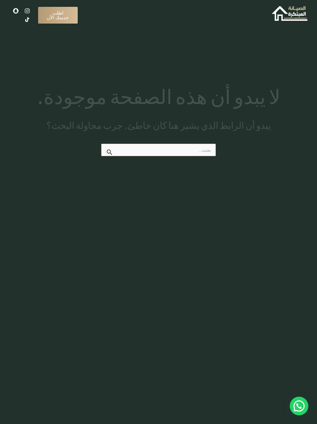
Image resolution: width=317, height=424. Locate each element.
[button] (299, 406)
